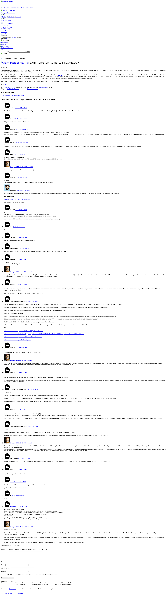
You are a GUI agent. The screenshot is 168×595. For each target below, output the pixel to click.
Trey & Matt (4, 30)
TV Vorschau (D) (5, 25)
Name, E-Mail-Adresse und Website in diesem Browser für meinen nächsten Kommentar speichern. (30, 575)
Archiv (3, 22)
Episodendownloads (32, 89)
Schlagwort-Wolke (6, 20)
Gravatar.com (12, 589)
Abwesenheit (5, 95)
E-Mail (14, 37)
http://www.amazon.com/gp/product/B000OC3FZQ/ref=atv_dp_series (23, 331)
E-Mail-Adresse (5, 568)
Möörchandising (5, 28)
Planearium (4, 32)
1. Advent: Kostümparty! (17, 95)
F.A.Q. (8, 38)
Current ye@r (5, 581)
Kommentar (4, 562)
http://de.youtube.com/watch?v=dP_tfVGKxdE (17, 199)
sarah (12, 482)
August (60, 75)
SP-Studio (3, 33)
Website (3, 571)
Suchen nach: (4, 51)
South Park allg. (10, 23)
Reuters (7, 84)
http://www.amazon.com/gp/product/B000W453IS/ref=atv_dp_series (23, 337)
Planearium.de (9, 87)
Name (3, 565)
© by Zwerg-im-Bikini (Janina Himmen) (12, 593)
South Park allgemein (13, 89)
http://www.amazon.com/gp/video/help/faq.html (17, 340)
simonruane (13, 506)
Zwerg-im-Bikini (43, 87)
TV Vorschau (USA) (6, 27)
